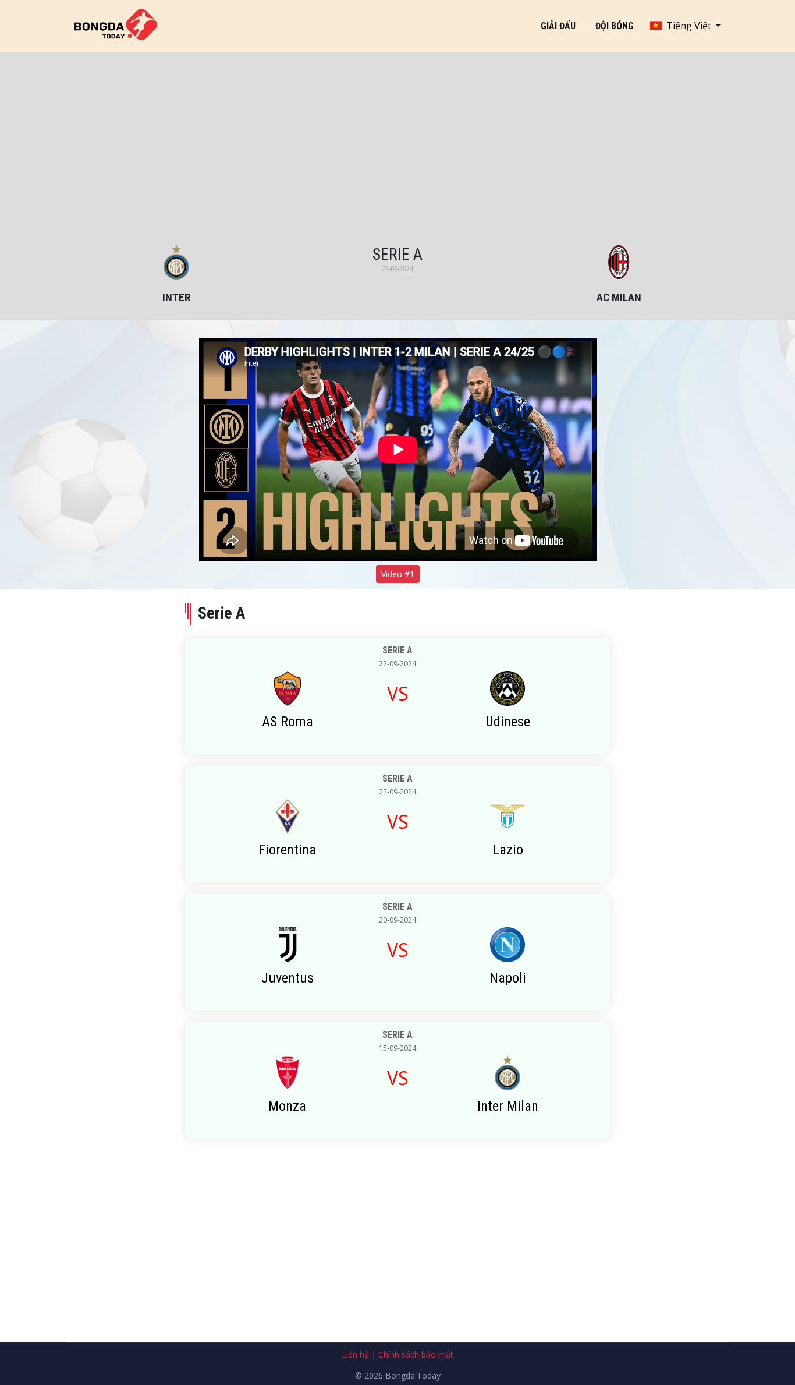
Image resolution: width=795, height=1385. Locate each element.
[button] (685, 25)
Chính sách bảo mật (415, 1354)
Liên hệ (355, 1354)
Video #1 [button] (397, 574)
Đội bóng (614, 25)
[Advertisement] (397, 157)
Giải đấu (558, 25)
